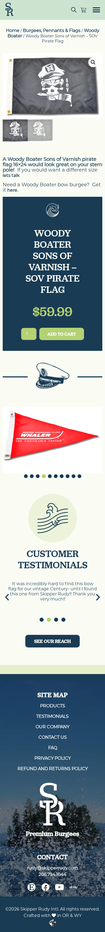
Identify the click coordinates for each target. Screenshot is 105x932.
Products (52, 706)
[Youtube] (59, 887)
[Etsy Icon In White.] (31, 887)
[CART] (83, 10)
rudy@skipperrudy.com (52, 868)
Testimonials (52, 716)
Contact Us (52, 737)
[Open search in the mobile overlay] (73, 9)
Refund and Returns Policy (53, 768)
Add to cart (61, 334)
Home (12, 30)
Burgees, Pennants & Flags (51, 30)
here (12, 190)
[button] (96, 10)
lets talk (11, 175)
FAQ (52, 748)
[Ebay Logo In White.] (73, 887)
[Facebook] (45, 887)
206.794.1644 (52, 874)
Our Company (52, 727)
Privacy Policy (52, 758)
